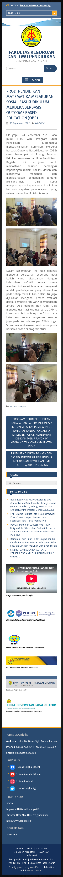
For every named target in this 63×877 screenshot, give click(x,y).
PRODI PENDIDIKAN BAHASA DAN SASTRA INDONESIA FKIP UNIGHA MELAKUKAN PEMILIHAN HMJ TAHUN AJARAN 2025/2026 (31, 459)
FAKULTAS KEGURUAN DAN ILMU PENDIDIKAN (31, 54)
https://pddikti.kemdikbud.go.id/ (22, 809)
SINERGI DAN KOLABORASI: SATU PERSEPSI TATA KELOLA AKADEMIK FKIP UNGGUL (32, 553)
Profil (29, 849)
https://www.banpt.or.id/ (19, 820)
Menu (36, 80)
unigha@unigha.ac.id (25, 752)
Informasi (32, 855)
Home (19, 849)
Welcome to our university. (35, 5)
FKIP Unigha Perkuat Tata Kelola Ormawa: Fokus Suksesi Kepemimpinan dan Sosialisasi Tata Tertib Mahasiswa (32, 517)
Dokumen (41, 849)
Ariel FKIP (40, 123)
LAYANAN (44, 852)
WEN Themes (35, 870)
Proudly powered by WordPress (25, 867)
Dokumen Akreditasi (24, 852)
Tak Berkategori (18, 406)
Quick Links (14, 12)
